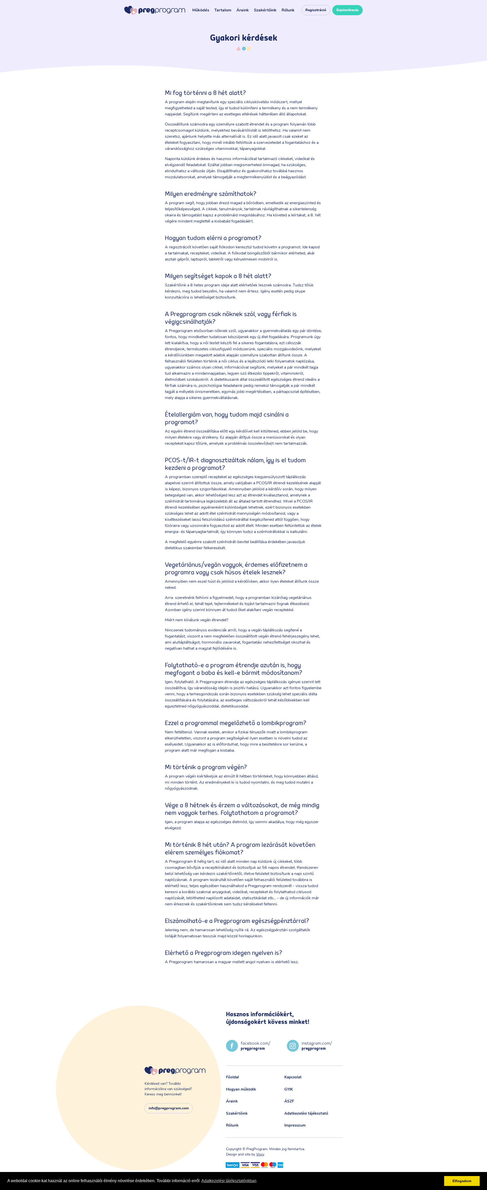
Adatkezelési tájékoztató (306, 1113)
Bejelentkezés (347, 10)
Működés (200, 10)
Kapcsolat (293, 1077)
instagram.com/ (317, 1046)
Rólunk (288, 10)
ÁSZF (289, 1101)
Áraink (242, 10)
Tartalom (222, 10)
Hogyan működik (241, 1089)
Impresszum (295, 1125)
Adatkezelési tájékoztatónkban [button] (228, 1181)
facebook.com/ (255, 1046)
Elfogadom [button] (462, 1181)
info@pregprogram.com (169, 1108)
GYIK (288, 1089)
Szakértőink (265, 10)
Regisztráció (315, 10)
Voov (260, 1154)
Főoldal (232, 1077)
